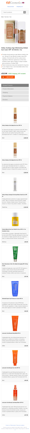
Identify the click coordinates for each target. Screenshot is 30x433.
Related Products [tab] (7, 85)
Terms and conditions (20, 425)
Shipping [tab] (5, 92)
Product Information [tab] (8, 89)
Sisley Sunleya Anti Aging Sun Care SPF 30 (12, 125)
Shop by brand (10, 6)
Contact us (8, 425)
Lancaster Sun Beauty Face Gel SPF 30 (11, 367)
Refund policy (13, 425)
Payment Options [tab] (7, 96)
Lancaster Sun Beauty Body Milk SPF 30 (11, 333)
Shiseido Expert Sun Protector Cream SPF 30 (12, 298)
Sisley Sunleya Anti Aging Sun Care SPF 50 (12, 160)
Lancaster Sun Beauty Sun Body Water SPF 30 (12, 402)
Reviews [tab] (5, 99)
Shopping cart (20, 6)
